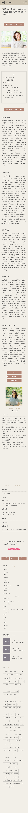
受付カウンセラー (7, 711)
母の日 (12, 678)
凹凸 (16, 734)
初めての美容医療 (18, 678)
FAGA (5, 674)
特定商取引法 (6, 678)
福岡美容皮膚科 (7, 777)
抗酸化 (21, 674)
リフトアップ (17, 754)
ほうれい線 (6, 612)
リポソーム (6, 694)
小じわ (18, 704)
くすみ (16, 770)
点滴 (4, 721)
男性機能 (6, 625)
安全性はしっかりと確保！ (12, 88)
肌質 (5, 628)
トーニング (17, 747)
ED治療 (6, 572)
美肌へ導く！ (8, 82)
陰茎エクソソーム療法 (8, 724)
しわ (5, 617)
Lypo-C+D (12, 684)
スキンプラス (6, 773)
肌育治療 (6, 577)
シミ (5, 614)
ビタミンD (6, 684)
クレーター (11, 734)
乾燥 (14, 707)
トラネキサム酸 (7, 688)
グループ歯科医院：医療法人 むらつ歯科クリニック (14, 96)
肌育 (14, 704)
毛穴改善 (5, 707)
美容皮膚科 (6, 671)
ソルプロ (16, 674)
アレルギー (6, 730)
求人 (13, 711)
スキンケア (12, 714)
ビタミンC (22, 681)
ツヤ (8, 740)
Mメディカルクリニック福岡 (14, 93)
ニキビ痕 (5, 734)
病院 (11, 730)
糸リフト (5, 770)
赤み (8, 744)
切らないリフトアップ (8, 757)
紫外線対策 (18, 740)
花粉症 (14, 730)
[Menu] (25, 2)
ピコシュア (15, 780)
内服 (22, 671)
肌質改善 (10, 704)
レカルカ (12, 740)
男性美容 (11, 747)
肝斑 (5, 574)
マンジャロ (6, 714)
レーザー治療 (7, 604)
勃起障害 (12, 721)
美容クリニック (7, 717)
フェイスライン (7, 760)
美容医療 (16, 773)
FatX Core (18, 711)
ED (7, 721)
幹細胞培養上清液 (16, 783)
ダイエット (6, 701)
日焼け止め (21, 688)
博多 (12, 773)
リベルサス (18, 697)
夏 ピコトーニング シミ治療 (11, 585)
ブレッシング (14, 760)
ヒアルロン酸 (7, 593)
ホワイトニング (7, 697)
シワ (12, 681)
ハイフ (11, 727)
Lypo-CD (10, 750)
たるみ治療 (6, 580)
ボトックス (6, 598)
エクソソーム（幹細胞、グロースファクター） (14, 609)
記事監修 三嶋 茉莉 (12, 90)
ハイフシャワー (17, 727)
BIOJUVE (13, 744)
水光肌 (5, 704)
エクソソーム (6, 786)
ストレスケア (20, 750)
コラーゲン (6, 727)
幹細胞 (20, 721)
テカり (22, 744)
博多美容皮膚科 (15, 777)
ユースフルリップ (7, 763)
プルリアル (6, 754)
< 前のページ (5, 558)
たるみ (5, 620)
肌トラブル (6, 747)
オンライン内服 (15, 691)
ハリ (4, 740)
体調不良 (16, 737)
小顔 (15, 757)
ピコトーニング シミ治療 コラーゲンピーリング (14, 596)
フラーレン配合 (13, 694)
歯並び (13, 697)
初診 (16, 721)
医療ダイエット (7, 588)
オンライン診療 (7, 691)
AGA (22, 783)
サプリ (16, 681)
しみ (12, 717)
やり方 (17, 744)
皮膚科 (11, 671)
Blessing (20, 760)
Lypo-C (5, 750)
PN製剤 (11, 754)
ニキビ (5, 590)
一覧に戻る (14, 558)
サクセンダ (20, 701)
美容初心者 (6, 582)
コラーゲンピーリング (15, 767)
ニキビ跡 (20, 730)
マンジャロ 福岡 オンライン (11, 601)
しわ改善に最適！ (9, 80)
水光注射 (10, 780)
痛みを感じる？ (9, 85)
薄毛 (5, 622)
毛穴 (20, 734)
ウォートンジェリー (19, 717)
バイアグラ (16, 724)
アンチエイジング (7, 783)
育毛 (12, 674)
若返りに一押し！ (9, 77)
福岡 (15, 671)
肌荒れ (10, 707)
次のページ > (22, 558)
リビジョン (14, 763)
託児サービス (18, 684)
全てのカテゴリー (8, 569)
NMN (5, 606)
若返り (11, 737)
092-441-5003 (6, 493)
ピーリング (18, 714)
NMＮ (5, 744)
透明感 (15, 750)
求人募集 (19, 707)
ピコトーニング (7, 681)
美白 (16, 688)
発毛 (8, 674)
